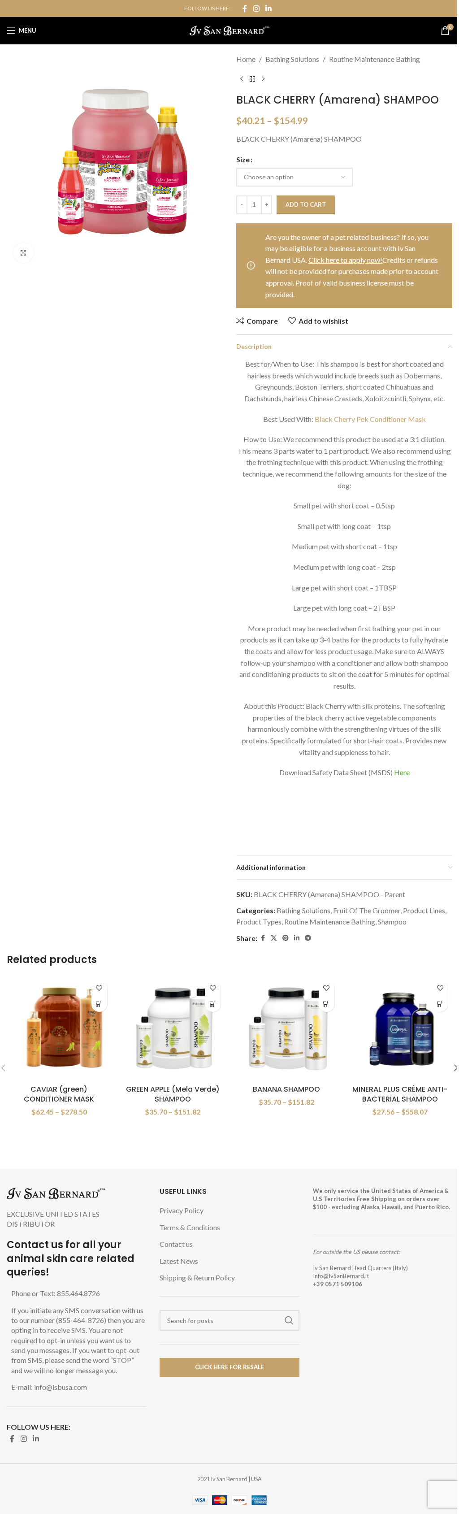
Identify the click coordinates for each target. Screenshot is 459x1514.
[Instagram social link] (256, 8)
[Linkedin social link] (269, 8)
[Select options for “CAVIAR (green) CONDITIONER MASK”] (99, 1004)
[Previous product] (241, 79)
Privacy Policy (182, 1210)
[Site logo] (230, 29)
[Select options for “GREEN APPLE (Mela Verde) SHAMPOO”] (213, 1004)
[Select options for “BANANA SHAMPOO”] (326, 1004)
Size (243, 159)
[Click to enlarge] (23, 253)
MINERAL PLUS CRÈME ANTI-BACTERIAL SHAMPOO (399, 1094)
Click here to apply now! (345, 260)
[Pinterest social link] (285, 938)
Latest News (179, 1261)
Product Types (258, 921)
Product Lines (424, 910)
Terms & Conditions (190, 1227)
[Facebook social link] (244, 8)
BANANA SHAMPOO (286, 1089)
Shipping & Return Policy (197, 1277)
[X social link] (274, 938)
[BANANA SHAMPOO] (286, 1028)
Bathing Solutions (292, 59)
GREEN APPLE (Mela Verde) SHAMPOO (173, 1094)
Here (402, 772)
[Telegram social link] (308, 938)
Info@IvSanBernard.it (341, 1276)
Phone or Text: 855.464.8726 (55, 1293)
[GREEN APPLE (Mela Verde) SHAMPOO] (173, 1028)
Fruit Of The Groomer (366, 910)
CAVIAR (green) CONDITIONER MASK (59, 1094)
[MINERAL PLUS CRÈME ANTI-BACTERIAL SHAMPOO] (400, 1028)
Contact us (176, 1244)
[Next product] (263, 79)
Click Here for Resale (229, 1367)
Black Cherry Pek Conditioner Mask (370, 419)
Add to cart (306, 204)
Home (245, 59)
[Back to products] (252, 79)
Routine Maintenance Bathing (374, 59)
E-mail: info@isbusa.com (49, 1387)
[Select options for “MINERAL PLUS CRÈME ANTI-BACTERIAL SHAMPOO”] (440, 1004)
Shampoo (392, 921)
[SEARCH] (289, 1320)
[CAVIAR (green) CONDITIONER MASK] (59, 1028)
